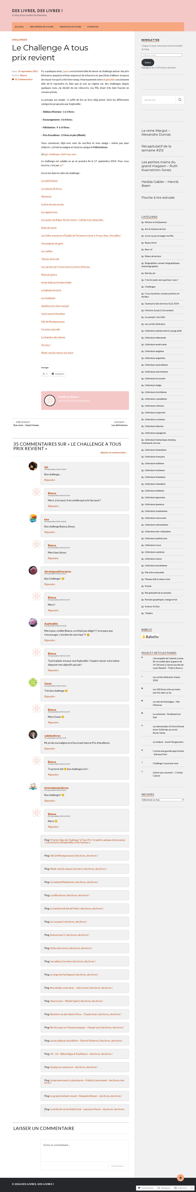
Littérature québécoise (156, 538)
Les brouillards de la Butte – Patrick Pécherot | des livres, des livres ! (86, 1040)
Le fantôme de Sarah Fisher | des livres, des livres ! (77, 908)
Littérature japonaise (155, 497)
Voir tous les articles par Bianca (74, 400)
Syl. (46, 467)
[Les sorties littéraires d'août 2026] (144, 676)
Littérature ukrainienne (156, 565)
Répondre (49, 479)
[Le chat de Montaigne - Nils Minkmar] (144, 700)
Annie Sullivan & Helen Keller (56, 282)
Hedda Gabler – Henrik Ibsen (159, 184)
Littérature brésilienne (156, 392)
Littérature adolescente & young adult (163, 330)
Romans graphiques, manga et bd (161, 599)
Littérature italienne (154, 490)
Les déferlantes (49, 180)
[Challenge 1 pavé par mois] (144, 762)
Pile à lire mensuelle (154, 572)
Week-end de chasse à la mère (57, 352)
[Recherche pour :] (162, 99)
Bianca (23, 75)
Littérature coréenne (155, 419)
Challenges (19, 40)
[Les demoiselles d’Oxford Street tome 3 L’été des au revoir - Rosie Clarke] (144, 725)
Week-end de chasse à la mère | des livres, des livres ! (78, 868)
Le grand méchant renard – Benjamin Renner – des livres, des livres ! (86, 1095)
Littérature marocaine (155, 517)
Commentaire (117, 1166)
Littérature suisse (153, 558)
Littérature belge (153, 385)
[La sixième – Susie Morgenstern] (144, 741)
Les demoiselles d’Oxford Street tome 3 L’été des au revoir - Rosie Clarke (168, 729)
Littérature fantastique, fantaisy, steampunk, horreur (158, 441)
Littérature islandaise (155, 483)
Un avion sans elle (50, 329)
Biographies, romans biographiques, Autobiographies (160, 265)
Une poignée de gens (52, 243)
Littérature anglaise (154, 351)
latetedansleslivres (56, 787)
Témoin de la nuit (50, 258)
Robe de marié (49, 227)
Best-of (148, 249)
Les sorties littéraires (155, 324)
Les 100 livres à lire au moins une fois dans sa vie (166, 691)
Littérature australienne (156, 364)
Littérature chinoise (154, 405)
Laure (66, 71)
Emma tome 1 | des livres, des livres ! (69, 934)
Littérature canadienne (156, 398)
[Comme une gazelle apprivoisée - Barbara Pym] (144, 750)
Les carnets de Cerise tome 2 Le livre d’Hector (65, 266)
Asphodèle (109, 79)
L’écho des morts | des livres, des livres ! (71, 948)
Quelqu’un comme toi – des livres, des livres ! (74, 1067)
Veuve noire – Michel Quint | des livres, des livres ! (76, 1001)
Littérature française (155, 456)
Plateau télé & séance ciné (157, 579)
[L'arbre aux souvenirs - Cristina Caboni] (144, 771)
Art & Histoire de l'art (155, 229)
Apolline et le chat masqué (55, 305)
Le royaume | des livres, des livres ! (68, 921)
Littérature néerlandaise (156, 524)
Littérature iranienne (155, 470)
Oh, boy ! (46, 345)
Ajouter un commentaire (113, 452)
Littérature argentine (155, 358)
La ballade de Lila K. (51, 290)
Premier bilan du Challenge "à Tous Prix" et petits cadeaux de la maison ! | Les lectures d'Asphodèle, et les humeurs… (84, 841)
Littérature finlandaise (155, 449)
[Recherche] (179, 99)
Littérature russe (153, 545)
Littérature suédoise (154, 552)
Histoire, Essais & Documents (159, 310)
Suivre (148, 62)
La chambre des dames (53, 337)
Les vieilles (47, 251)
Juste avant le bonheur (53, 313)
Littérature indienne (154, 463)
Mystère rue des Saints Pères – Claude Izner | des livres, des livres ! (86, 1014)
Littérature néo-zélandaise (158, 531)
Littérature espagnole (155, 432)
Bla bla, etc (150, 273)
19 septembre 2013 (28, 71)
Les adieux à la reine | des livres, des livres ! (73, 961)
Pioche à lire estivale (158, 198)
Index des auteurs (70, 27)
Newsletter (150, 40)
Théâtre (149, 613)
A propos (93, 27)
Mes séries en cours (42, 27)
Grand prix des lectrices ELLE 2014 (162, 303)
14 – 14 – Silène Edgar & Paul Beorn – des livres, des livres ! (81, 1053)
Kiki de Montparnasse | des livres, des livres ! (74, 855)
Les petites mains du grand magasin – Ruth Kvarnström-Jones (159, 166)
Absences (46, 196)
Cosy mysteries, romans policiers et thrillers (160, 295)
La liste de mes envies (52, 204)
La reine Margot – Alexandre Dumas (156, 132)
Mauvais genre (49, 274)
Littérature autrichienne (156, 371)
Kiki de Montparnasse (53, 321)
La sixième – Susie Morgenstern (168, 741)
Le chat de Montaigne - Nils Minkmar (166, 703)
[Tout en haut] (180, 1177)
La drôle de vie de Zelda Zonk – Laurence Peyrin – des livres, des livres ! (84, 1110)
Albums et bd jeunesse (156, 222)
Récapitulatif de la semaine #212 (156, 148)
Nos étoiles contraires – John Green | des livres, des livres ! (81, 987)
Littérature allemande (155, 337)
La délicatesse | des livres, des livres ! (70, 895)
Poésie (148, 586)
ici (61, 165)
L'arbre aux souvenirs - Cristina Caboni (168, 774)
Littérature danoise (154, 426)
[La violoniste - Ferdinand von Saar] (144, 713)
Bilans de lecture (153, 256)
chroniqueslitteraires (57, 571)
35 (24, 79)
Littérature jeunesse (154, 504)
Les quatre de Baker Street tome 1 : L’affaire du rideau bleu (72, 219)
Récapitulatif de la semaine (158, 592)
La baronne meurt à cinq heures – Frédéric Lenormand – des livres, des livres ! (84, 1081)
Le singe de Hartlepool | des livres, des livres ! (74, 974)
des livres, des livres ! (37, 10)
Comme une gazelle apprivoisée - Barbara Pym (168, 752)
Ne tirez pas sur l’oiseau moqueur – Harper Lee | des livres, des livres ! (87, 1027)
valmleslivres (52, 735)
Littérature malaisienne (156, 511)
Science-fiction (152, 606)
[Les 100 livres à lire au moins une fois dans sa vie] (144, 688)
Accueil (19, 27)
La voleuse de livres (51, 188)
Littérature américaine (156, 344)
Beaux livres (151, 242)
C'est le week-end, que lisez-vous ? (161, 279)
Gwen (48, 683)
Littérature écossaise (155, 378)
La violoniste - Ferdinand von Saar (167, 715)
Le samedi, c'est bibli (155, 317)
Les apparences (49, 212)
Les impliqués (48, 298)
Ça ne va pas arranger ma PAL (159, 235)
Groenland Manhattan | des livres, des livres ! (74, 882)
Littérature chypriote (155, 412)
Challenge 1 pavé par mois (165, 763)
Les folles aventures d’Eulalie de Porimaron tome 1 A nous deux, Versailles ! (81, 235)
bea (46, 519)
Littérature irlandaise (155, 477)
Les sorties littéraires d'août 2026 (166, 679)
